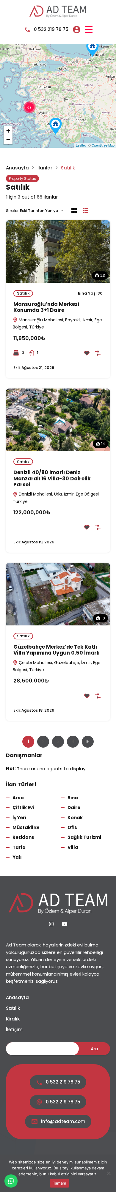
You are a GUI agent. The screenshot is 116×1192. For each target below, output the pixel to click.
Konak (75, 817)
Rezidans (23, 837)
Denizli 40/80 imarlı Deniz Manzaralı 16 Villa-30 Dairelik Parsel (51, 478)
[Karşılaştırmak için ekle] (98, 353)
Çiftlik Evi (23, 807)
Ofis (72, 827)
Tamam (59, 1183)
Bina (73, 798)
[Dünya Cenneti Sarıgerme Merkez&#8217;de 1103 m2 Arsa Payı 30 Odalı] (55, 126)
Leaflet (81, 145)
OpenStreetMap (103, 145)
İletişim (14, 1029)
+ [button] (8, 130)
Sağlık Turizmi (84, 837)
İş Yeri (19, 817)
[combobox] (43, 210)
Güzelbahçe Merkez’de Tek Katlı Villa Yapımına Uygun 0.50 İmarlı (56, 649)
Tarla (19, 847)
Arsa (18, 798)
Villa (73, 847)
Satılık (23, 293)
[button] (89, 29)
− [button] (8, 139)
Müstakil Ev (25, 827)
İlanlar (44, 168)
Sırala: (12, 211)
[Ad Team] (58, 11)
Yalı (17, 857)
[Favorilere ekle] (87, 353)
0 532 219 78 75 (51, 29)
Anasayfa (17, 168)
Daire (74, 807)
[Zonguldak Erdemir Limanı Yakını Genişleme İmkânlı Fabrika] (92, 48)
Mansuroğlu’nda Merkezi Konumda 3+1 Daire (46, 307)
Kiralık (13, 1019)
